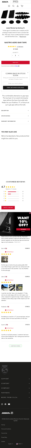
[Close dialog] (30, 213)
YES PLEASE (23, 229)
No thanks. (23, 231)
